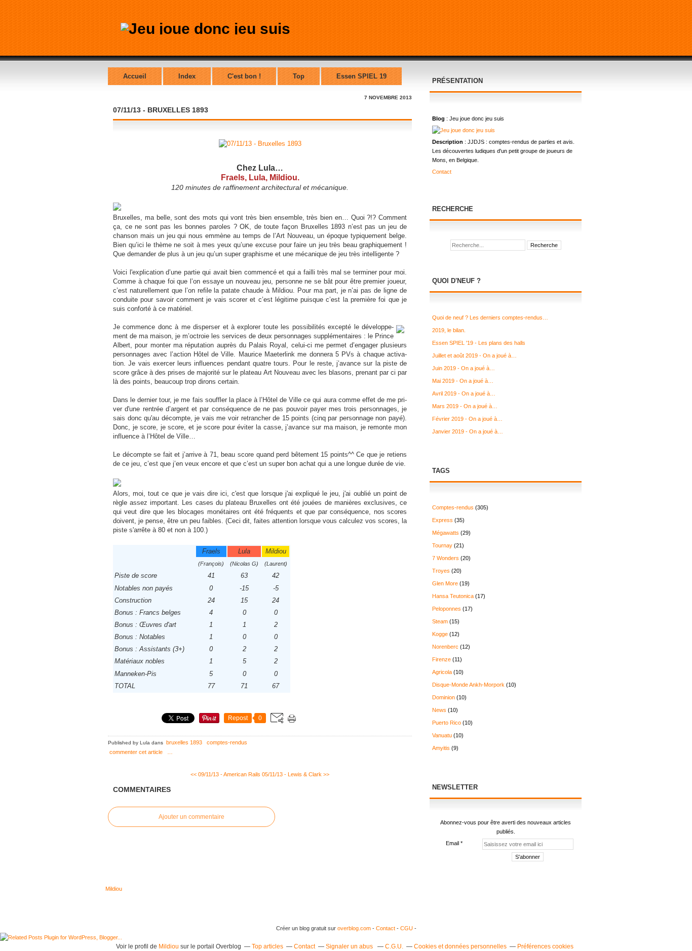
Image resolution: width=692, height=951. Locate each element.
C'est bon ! (244, 76)
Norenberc (445, 647)
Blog (438, 118)
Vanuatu (442, 735)
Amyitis (441, 748)
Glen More (445, 583)
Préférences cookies (545, 946)
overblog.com (354, 928)
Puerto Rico (446, 723)
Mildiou (113, 889)
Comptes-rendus (227, 742)
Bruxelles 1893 (184, 742)
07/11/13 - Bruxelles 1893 (160, 110)
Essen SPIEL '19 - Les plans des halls (478, 343)
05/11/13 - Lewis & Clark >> (295, 774)
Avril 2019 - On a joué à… (463, 393)
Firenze (441, 659)
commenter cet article (136, 752)
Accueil (134, 76)
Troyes (441, 571)
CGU (407, 928)
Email (452, 843)
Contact (441, 172)
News (439, 710)
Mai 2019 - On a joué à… (462, 381)
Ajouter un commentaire (191, 816)
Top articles (267, 946)
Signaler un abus (350, 946)
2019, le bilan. (449, 330)
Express (442, 520)
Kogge (440, 634)
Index (187, 76)
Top (298, 76)
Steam (440, 621)
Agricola (442, 672)
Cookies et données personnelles (460, 946)
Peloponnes (446, 609)
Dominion (443, 697)
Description (448, 142)
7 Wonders (445, 558)
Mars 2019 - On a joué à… (464, 406)
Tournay (442, 545)
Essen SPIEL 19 (361, 76)
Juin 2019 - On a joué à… (463, 368)
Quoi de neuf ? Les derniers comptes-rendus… (490, 317)
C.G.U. (394, 946)
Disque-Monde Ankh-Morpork (468, 685)
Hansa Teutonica (453, 596)
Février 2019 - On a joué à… (467, 419)
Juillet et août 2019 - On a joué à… (474, 355)
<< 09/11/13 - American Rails (225, 774)
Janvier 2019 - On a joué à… (467, 431)
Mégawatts (445, 533)
